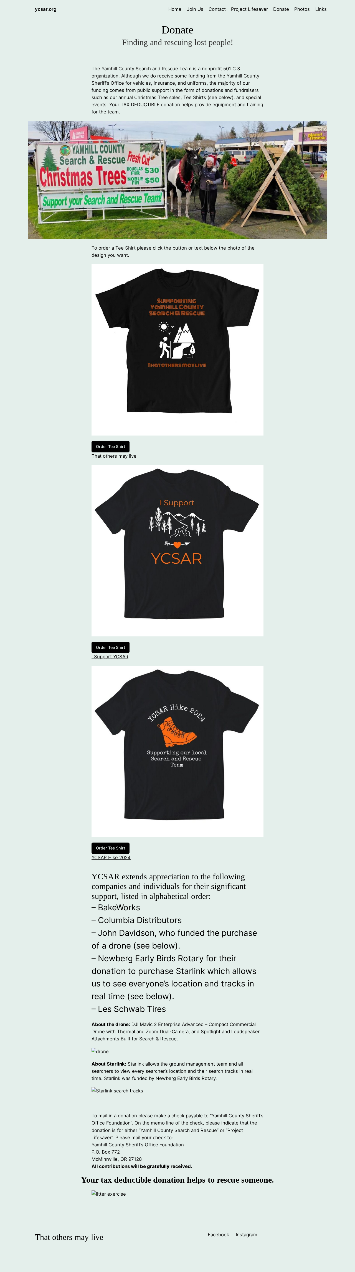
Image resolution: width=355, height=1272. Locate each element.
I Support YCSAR (110, 656)
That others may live (114, 456)
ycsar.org (46, 9)
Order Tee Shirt (110, 446)
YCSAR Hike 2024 (111, 857)
